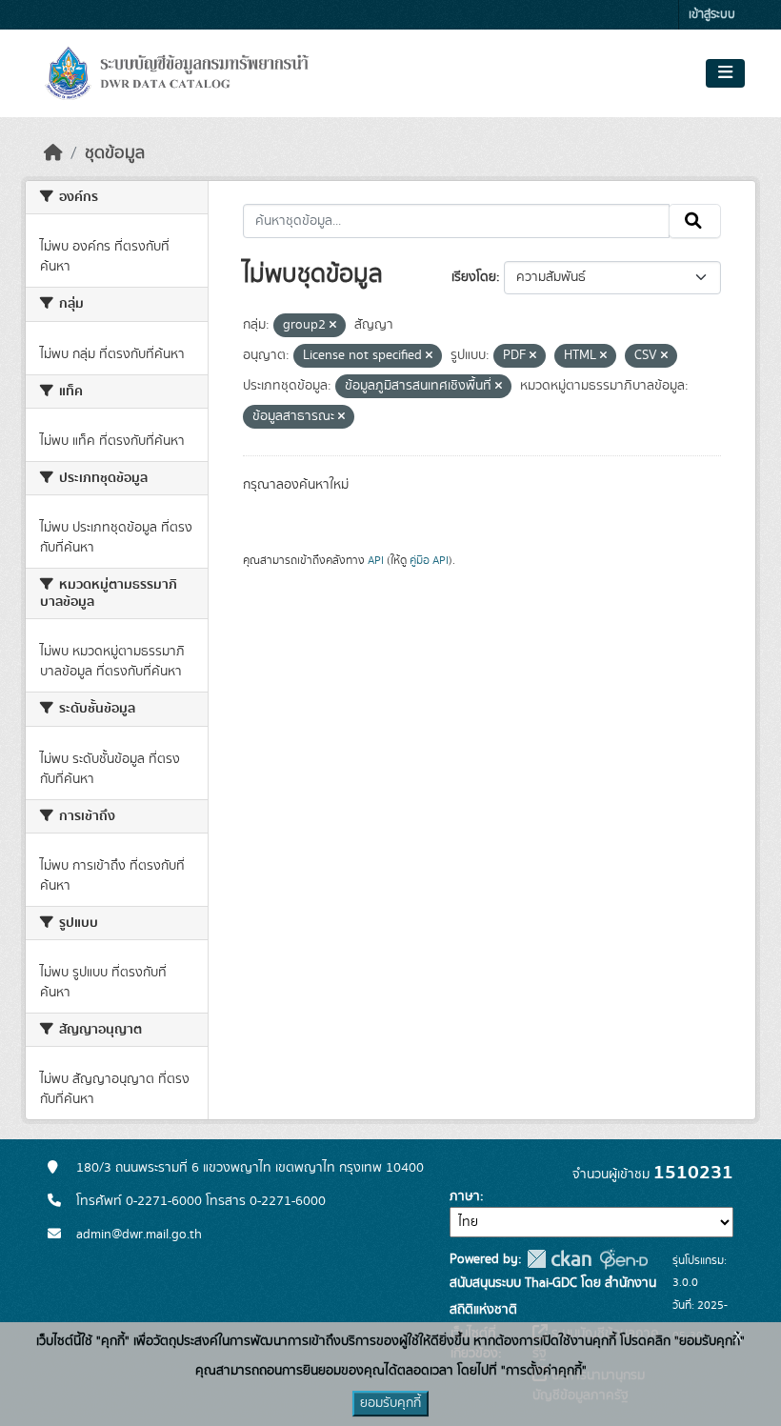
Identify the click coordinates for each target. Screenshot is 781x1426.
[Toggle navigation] (725, 73)
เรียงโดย (473, 277)
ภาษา (465, 1196)
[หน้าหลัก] (53, 153)
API (376, 560)
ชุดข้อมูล (115, 153)
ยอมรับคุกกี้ (390, 1403)
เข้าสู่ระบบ (712, 15)
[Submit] (695, 221)
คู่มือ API (429, 560)
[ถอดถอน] (333, 325)
